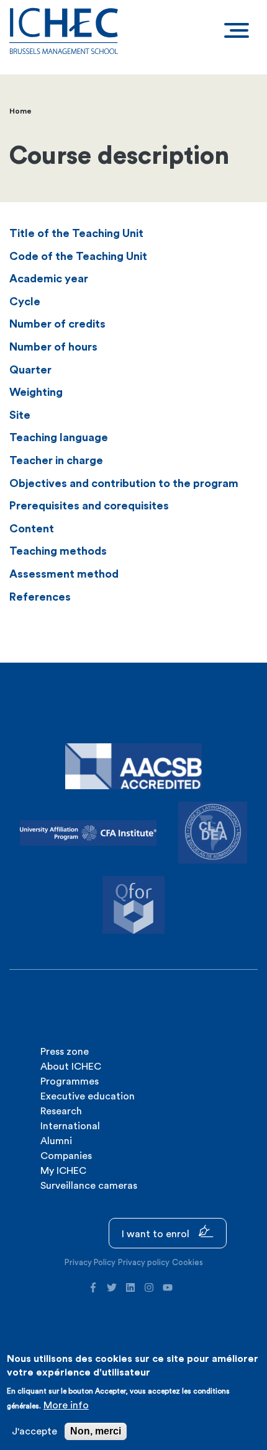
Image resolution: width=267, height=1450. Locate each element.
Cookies (187, 1262)
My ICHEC (63, 1171)
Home (20, 111)
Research (61, 1111)
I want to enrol (157, 1234)
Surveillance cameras (88, 1186)
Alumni (56, 1141)
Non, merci (95, 1431)
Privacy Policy (90, 1262)
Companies (66, 1156)
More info (66, 1405)
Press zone (64, 1052)
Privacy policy (144, 1262)
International (70, 1126)
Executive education (87, 1096)
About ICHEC (70, 1067)
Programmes (69, 1081)
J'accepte (34, 1431)
